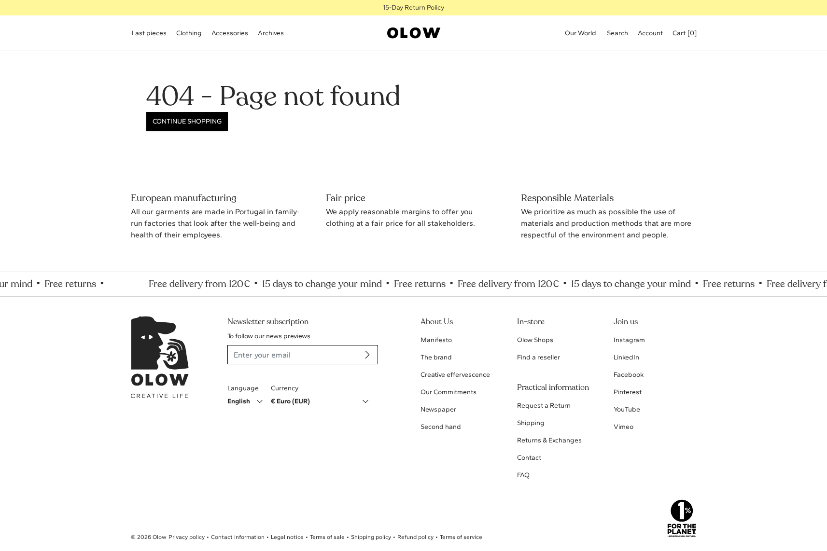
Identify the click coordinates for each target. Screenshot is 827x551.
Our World (580, 33)
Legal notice (287, 537)
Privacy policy (186, 537)
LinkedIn (626, 357)
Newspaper (438, 409)
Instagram (629, 340)
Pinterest (628, 392)
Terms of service (461, 537)
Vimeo (623, 427)
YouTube (627, 409)
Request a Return (544, 405)
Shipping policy (371, 537)
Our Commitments (449, 392)
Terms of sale (327, 537)
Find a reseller (538, 357)
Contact (529, 458)
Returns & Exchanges (549, 440)
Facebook (629, 375)
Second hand (441, 427)
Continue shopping (187, 121)
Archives (271, 33)
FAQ (523, 475)
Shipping (531, 423)
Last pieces (149, 33)
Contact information (238, 537)
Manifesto (436, 340)
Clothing (189, 33)
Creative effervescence (455, 375)
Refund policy (415, 537)
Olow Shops (535, 340)
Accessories (229, 33)
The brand (436, 357)
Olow (160, 537)
